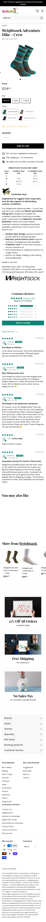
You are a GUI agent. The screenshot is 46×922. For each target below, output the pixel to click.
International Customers (12, 823)
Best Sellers (7, 767)
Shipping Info (7, 813)
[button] (13, 306)
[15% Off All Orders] (23, 607)
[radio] (6, 100)
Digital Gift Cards (9, 819)
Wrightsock (28, 543)
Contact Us (7, 809)
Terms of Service (9, 830)
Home (4, 25)
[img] (7, 338)
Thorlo (4, 798)
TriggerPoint (28, 767)
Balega (5, 771)
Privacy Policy (8, 826)
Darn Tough (7, 774)
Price (4, 83)
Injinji (4, 784)
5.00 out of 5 (29, 298)
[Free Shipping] (23, 644)
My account (7, 833)
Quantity (6, 133)
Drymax (5, 778)
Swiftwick (6, 795)
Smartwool (6, 788)
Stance (5, 791)
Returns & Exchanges (11, 816)
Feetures (6, 781)
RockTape (27, 771)
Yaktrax (26, 778)
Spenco (26, 774)
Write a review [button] (23, 323)
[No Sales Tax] (23, 681)
